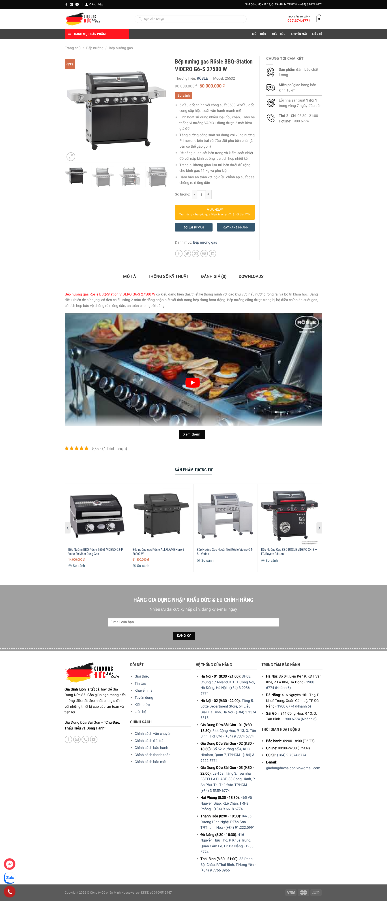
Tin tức (140, 683)
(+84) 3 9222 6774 (310, 4)
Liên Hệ (317, 34)
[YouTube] (77, 4)
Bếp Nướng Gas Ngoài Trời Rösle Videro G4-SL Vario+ (225, 552)
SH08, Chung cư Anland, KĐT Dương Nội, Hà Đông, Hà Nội (227, 682)
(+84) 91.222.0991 (240, 827)
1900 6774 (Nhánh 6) (294, 706)
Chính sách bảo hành (151, 748)
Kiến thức (278, 34)
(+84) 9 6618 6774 (228, 809)
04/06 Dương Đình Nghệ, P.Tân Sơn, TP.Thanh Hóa (226, 822)
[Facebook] (66, 4)
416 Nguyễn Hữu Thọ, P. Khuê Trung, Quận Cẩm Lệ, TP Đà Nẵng (225, 840)
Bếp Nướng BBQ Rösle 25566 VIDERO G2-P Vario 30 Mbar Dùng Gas (95, 552)
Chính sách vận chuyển (153, 733)
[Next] (160, 110)
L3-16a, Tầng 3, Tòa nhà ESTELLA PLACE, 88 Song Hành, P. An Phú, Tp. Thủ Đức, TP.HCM (227, 779)
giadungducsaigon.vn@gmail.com (293, 768)
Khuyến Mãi (299, 34)
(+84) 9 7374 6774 (239, 736)
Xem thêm (191, 434)
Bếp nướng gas (121, 48)
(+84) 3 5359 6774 (215, 790)
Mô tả (129, 276)
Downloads (251, 276)
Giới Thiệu (259, 34)
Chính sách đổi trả (149, 741)
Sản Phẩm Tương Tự (193, 470)
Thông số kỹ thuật (168, 276)
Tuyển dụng (144, 697)
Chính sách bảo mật (150, 762)
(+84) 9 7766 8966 (215, 870)
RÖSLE (202, 78)
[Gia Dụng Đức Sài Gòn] (82, 19)
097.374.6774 (299, 20)
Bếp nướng (94, 48)
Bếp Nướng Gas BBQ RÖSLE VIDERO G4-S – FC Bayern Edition (289, 552)
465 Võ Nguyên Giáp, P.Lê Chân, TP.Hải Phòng (226, 803)
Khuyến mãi (144, 690)
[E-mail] (71, 4)
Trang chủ (73, 48)
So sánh (184, 96)
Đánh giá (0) (213, 276)
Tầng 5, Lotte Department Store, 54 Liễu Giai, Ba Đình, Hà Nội (227, 706)
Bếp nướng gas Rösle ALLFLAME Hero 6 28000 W (158, 552)
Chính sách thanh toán (152, 755)
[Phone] (10, 891)
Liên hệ (140, 712)
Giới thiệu (142, 676)
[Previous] (73, 110)
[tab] (129, 276)
